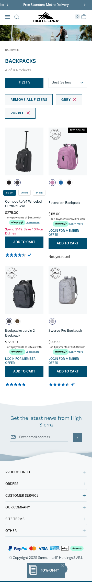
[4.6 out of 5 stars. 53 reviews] (59, 384)
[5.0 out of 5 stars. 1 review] (16, 384)
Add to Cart (24, 242)
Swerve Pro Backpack (65, 330)
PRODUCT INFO (17, 472)
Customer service (22, 495)
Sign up (77, 437)
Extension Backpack (64, 203)
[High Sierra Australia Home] (46, 20)
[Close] (62, 565)
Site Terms (15, 519)
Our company (17, 507)
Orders (11, 484)
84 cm (39, 192)
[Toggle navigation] (9, 17)
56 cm (9, 192)
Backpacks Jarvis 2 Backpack (20, 333)
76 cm (24, 192)
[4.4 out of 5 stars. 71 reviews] (16, 255)
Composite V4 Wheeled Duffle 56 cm (23, 204)
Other (11, 531)
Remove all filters (28, 100)
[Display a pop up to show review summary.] (30, 255)
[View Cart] (84, 18)
